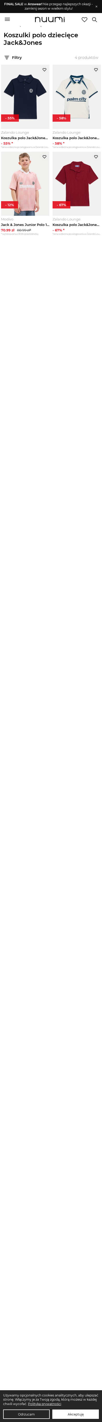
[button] (48, 6)
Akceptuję (76, 1414)
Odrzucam (26, 1414)
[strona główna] (50, 20)
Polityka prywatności (44, 1404)
